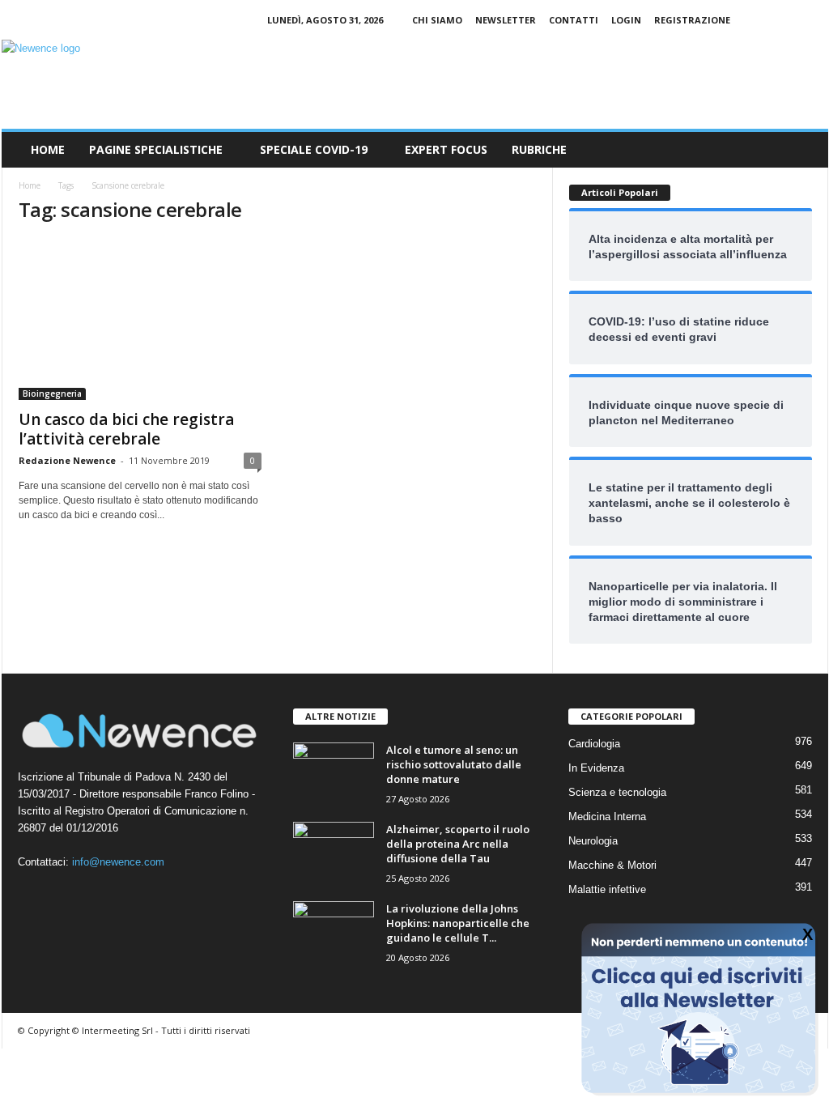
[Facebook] (766, 20)
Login (626, 20)
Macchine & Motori (612, 865)
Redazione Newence (67, 460)
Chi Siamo (437, 20)
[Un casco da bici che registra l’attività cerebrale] (140, 319)
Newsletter (505, 20)
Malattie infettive (607, 889)
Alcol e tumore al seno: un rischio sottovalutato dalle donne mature (453, 764)
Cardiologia (594, 744)
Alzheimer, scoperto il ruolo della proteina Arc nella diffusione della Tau (457, 844)
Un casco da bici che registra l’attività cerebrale (126, 429)
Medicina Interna (607, 816)
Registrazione (692, 20)
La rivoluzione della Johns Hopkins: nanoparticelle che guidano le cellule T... (457, 923)
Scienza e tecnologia (617, 792)
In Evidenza (596, 768)
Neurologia (593, 841)
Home (48, 149)
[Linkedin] (791, 20)
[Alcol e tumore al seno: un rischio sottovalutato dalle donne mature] (333, 772)
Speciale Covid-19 (314, 149)
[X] (816, 20)
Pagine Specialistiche (156, 149)
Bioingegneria (52, 393)
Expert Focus (446, 149)
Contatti (573, 20)
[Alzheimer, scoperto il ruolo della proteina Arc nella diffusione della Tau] (333, 852)
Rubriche (539, 149)
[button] (804, 150)
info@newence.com (118, 862)
